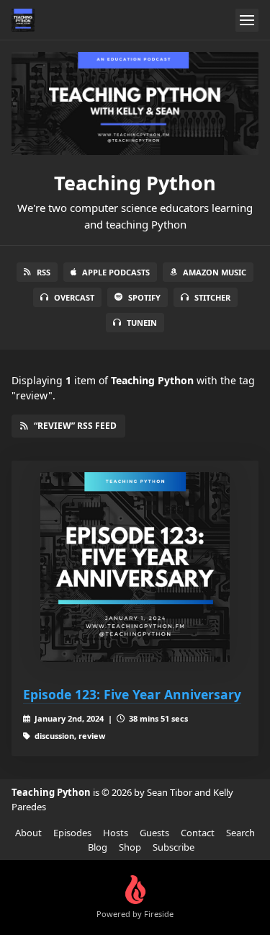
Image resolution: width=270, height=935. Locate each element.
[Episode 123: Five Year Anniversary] (135, 567)
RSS (43, 272)
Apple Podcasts (116, 272)
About (28, 832)
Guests (154, 832)
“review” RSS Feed (75, 426)
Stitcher (212, 297)
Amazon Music (214, 272)
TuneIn (142, 322)
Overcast (74, 297)
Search (240, 832)
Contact (198, 832)
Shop (130, 847)
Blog (97, 847)
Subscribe (173, 847)
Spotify (144, 297)
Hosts (115, 832)
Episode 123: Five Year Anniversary (132, 694)
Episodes (72, 832)
